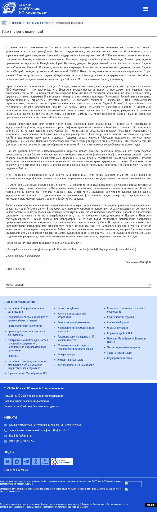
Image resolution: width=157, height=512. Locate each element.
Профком (13, 356)
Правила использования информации (26, 401)
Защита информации (119, 352)
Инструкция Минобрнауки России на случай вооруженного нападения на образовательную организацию (28, 345)
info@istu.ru (23, 435)
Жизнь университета (38, 23)
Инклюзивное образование (73, 322)
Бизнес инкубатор (68, 308)
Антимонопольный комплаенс (75, 365)
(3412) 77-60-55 (60, 430)
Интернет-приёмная (16, 470)
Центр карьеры (66, 354)
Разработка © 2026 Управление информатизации (33, 395)
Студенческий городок (120, 317)
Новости (17, 23)
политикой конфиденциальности (73, 506)
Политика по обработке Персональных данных (31, 406)
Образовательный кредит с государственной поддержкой (75, 347)
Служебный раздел (118, 322)
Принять (151, 505)
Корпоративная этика (119, 358)
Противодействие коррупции (25, 326)
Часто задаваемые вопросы (123, 347)
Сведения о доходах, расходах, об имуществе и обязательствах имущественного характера (27, 364)
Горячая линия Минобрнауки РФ (27, 373)
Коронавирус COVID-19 (120, 333)
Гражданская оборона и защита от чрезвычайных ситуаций (28, 318)
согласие (4, 506)
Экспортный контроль (70, 359)
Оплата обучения (117, 327)
